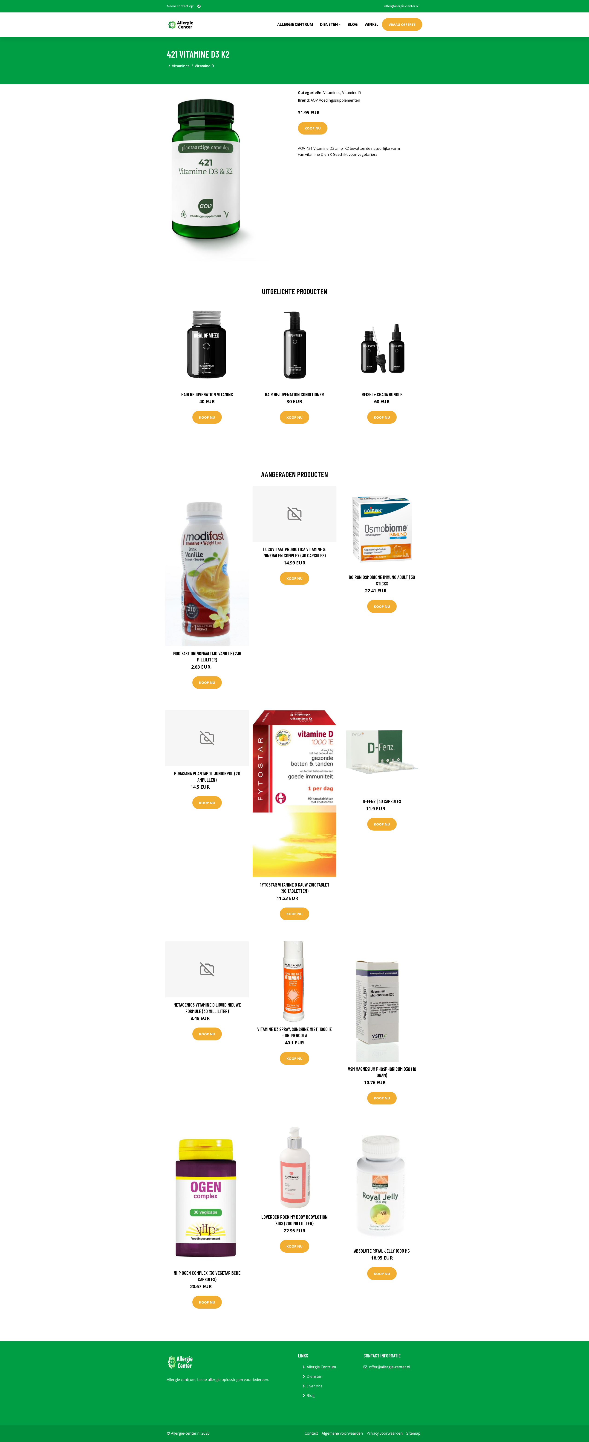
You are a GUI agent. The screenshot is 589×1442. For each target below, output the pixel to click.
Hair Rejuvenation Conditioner (294, 394)
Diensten (314, 1376)
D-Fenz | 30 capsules (382, 801)
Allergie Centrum (295, 24)
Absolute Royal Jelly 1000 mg (382, 1251)
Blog (353, 24)
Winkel (371, 24)
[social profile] (199, 6)
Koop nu (313, 128)
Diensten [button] (329, 24)
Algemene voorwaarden (342, 1433)
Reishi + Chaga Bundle (382, 394)
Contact (311, 1433)
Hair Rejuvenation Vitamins (207, 394)
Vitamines (181, 65)
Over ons (314, 1386)
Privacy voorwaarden (385, 1433)
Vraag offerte (402, 24)
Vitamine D (204, 65)
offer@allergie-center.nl (401, 6)
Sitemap (413, 1433)
